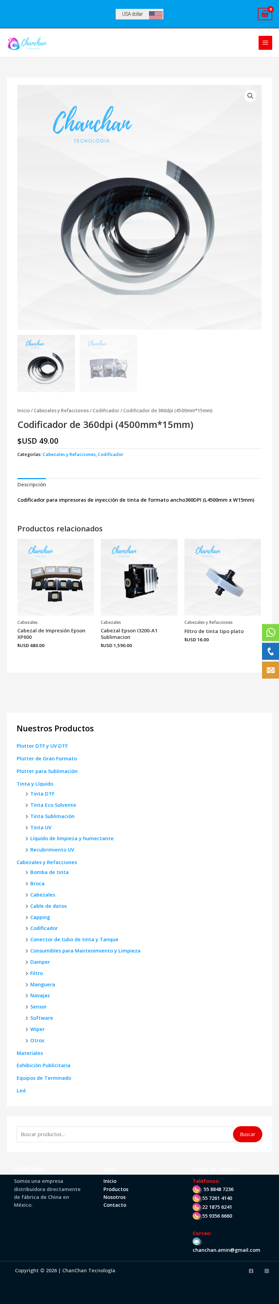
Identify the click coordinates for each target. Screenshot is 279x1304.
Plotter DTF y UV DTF (42, 745)
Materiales (30, 1052)
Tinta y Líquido (35, 783)
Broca (37, 883)
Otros (37, 1040)
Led (21, 1090)
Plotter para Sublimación (47, 771)
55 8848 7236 (218, 1189)
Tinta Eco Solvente (53, 804)
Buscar (248, 1134)
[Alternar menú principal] (265, 42)
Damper (40, 961)
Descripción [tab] (31, 484)
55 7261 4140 (217, 1197)
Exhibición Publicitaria (43, 1065)
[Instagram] (266, 1271)
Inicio (23, 410)
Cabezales (42, 894)
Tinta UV (40, 827)
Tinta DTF (42, 793)
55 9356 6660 (217, 1215)
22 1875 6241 (217, 1206)
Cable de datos (48, 905)
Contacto (114, 1204)
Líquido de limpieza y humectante (72, 838)
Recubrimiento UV (52, 849)
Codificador (44, 928)
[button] (250, 96)
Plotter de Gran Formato (47, 758)
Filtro (36, 973)
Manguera (42, 984)
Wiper (37, 1029)
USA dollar (132, 14)
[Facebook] (251, 1271)
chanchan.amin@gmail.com (226, 1249)
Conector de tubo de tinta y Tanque (74, 939)
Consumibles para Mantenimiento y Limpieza (85, 950)
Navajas (40, 995)
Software (41, 1017)
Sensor (38, 1006)
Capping (40, 917)
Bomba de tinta (49, 872)
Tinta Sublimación (52, 816)
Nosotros (114, 1196)
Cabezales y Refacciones (47, 862)
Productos (115, 1189)
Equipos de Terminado (44, 1077)
